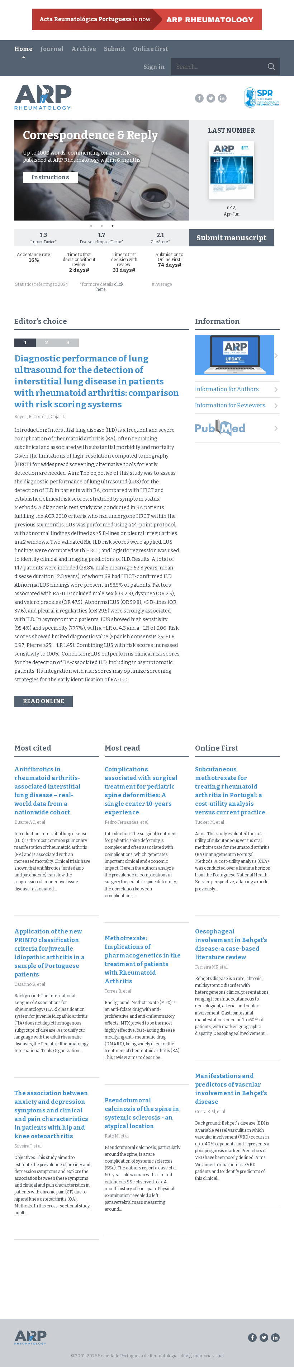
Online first (150, 49)
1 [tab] (91, 226)
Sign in (154, 66)
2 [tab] (101, 226)
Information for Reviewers (230, 405)
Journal (52, 49)
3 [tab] (112, 226)
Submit (114, 49)
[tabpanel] (101, 170)
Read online (43, 701)
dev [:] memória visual (202, 1355)
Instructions (50, 177)
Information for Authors (227, 389)
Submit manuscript (231, 237)
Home (23, 49)
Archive (83, 49)
